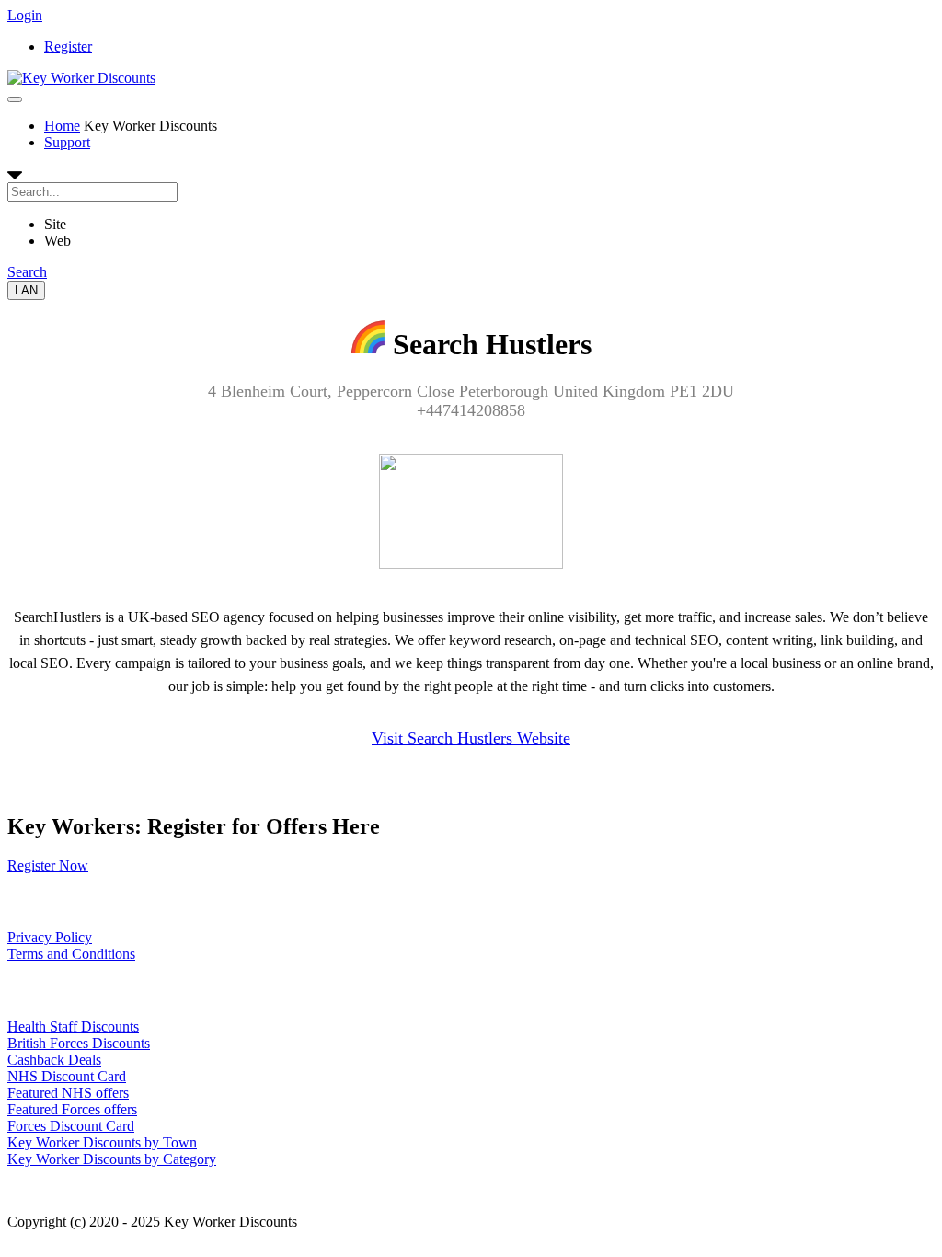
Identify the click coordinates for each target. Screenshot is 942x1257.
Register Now (47, 865)
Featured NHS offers (68, 1093)
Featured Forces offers (72, 1109)
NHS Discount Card (66, 1076)
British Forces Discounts (78, 1043)
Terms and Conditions (71, 954)
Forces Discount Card (70, 1126)
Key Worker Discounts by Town (102, 1142)
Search (27, 272)
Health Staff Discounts (73, 1026)
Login (24, 15)
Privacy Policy (49, 937)
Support (67, 142)
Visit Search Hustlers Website (471, 738)
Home (62, 125)
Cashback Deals (54, 1059)
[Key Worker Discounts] (81, 78)
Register (68, 46)
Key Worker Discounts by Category (111, 1159)
